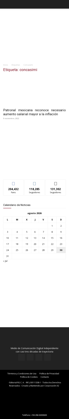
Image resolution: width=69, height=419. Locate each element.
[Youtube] (47, 357)
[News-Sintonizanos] (27, 171)
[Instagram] (30, 357)
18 (17, 243)
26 (27, 250)
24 (7, 250)
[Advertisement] (34, 40)
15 (52, 237)
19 (27, 243)
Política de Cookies (29, 377)
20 (35, 243)
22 (52, 243)
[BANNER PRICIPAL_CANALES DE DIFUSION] (34, 14)
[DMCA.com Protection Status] (34, 410)
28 (43, 250)
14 (43, 237)
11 (17, 237)
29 (52, 250)
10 (7, 237)
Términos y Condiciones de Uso (21, 373)
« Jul (5, 260)
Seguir (34, 182)
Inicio (5, 65)
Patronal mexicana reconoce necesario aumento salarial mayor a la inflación (34, 112)
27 (35, 250)
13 (35, 237)
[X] (39, 357)
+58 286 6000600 (39, 415)
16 (61, 237)
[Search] (64, 4)
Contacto (45, 377)
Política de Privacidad (49, 373)
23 (61, 243)
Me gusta (13, 182)
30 (61, 250)
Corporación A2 (51, 385)
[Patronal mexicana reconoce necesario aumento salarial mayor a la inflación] (34, 90)
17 (7, 243)
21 (43, 243)
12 (27, 237)
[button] (5, 4)
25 (17, 250)
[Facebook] (21, 357)
